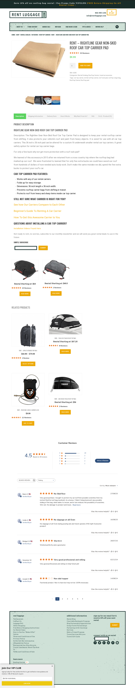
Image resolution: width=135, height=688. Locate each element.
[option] (38, 59)
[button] (27, 668)
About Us (20, 27)
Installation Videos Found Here (27, 228)
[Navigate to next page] (83, 599)
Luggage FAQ (18, 623)
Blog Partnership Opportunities (79, 623)
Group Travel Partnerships (77, 626)
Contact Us (17, 621)
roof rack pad (103, 78)
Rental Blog (71, 619)
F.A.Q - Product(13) (105, 116)
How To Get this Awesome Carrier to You (37, 217)
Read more (25, 294)
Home (13, 35)
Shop (17, 35)
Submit (43, 248)
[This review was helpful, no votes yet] (111, 511)
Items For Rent (32, 27)
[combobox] (46, 480)
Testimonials (18, 619)
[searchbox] (24, 480)
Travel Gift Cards (73, 637)
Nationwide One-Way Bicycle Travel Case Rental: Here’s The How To (26, 647)
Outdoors (35, 35)
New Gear (58, 27)
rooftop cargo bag (114, 78)
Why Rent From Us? (80, 116)
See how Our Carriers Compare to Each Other (40, 204)
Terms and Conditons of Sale (23, 652)
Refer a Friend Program (75, 632)
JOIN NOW (27, 683)
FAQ (93, 116)
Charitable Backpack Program (78, 621)
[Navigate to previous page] (52, 599)
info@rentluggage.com (96, 16)
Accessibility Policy (21, 643)
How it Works (65, 116)
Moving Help (100, 27)
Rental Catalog (25, 35)
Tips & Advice (86, 27)
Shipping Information (35, 116)
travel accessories (105, 75)
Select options (28, 364)
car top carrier (78, 78)
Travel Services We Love (76, 634)
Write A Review (102, 461)
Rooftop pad (85, 80)
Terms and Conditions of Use (24, 636)
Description (20, 116)
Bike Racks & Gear (71, 27)
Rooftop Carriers (19, 662)
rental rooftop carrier (91, 78)
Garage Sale (46, 27)
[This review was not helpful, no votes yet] (115, 511)
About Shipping (19, 626)
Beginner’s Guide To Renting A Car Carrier (37, 211)
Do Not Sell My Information (23, 641)
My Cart (111, 13)
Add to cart (85, 65)
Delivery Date (51, 116)
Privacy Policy (19, 639)
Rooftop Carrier (44, 35)
